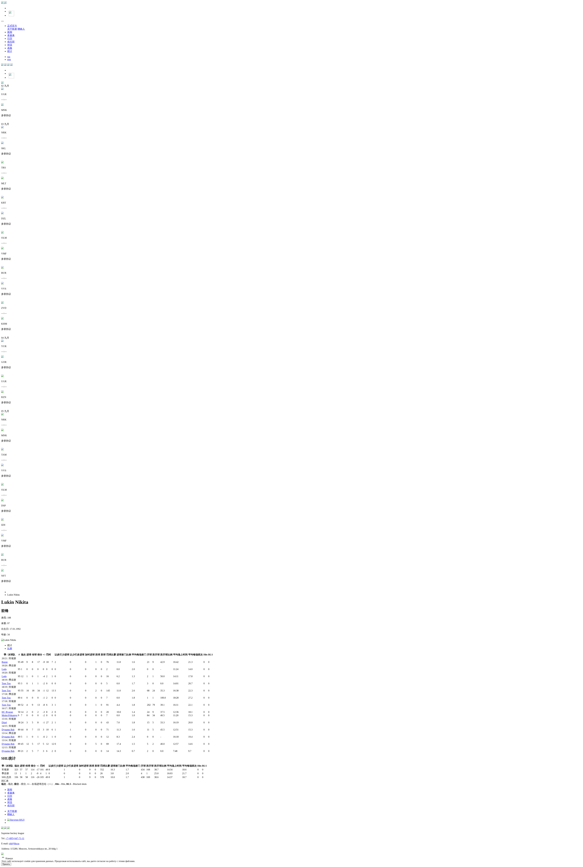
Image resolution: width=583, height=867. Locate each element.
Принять (6, 864)
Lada (4, 669)
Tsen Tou (6, 683)
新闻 (9, 32)
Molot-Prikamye (9, 715)
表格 (9, 48)
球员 (9, 45)
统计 (9, 51)
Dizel (4, 722)
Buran (5, 662)
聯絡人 (21, 29)
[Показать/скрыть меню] (2, 21)
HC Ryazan (7, 712)
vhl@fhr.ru (14, 843)
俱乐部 (11, 41)
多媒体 (11, 35)
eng (9, 59)
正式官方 (12, 25)
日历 (9, 38)
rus (8, 56)
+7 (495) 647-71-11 (14, 838)
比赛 (9, 648)
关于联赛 (12, 29)
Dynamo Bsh (8, 729)
